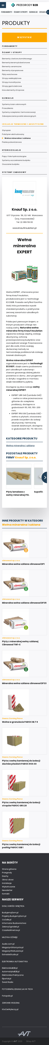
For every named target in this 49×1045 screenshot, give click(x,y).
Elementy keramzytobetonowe (16, 62)
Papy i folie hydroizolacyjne (14, 156)
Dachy (5, 876)
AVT (15, 1041)
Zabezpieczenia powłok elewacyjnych (19, 116)
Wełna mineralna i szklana (17, 138)
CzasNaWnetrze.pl (11, 930)
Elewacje (33, 12)
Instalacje (7, 883)
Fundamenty (6, 12)
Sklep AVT (31, 1041)
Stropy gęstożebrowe (12, 86)
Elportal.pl (6, 978)
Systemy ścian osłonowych (14, 104)
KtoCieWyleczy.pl (10, 1009)
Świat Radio (7, 982)
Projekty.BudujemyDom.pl (14, 916)
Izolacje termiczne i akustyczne (23, 124)
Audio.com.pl (8, 944)
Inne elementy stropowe (13, 90)
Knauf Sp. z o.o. (25, 457)
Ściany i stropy (20, 12)
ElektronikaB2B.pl (10, 968)
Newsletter (7, 890)
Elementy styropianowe (12, 70)
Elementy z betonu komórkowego (17, 58)
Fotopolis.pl (7, 995)
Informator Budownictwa (14, 923)
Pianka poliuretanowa (12, 142)
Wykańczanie (8, 886)
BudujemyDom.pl (10, 912)
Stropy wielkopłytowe (11, 78)
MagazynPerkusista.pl (12, 951)
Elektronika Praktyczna (13, 975)
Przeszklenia (7, 108)
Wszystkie (24, 37)
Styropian (6, 130)
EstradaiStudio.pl (10, 954)
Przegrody (7, 872)
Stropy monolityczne (11, 82)
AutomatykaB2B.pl (10, 971)
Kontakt (6, 893)
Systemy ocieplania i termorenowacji (19, 112)
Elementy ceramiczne (12, 66)
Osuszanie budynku (10, 164)
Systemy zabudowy (14, 172)
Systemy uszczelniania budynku (16, 160)
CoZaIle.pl (6, 919)
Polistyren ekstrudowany (13, 134)
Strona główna (9, 869)
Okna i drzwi (7, 879)
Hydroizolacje (11, 150)
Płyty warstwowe (9, 74)
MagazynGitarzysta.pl (12, 947)
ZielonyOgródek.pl (10, 926)
